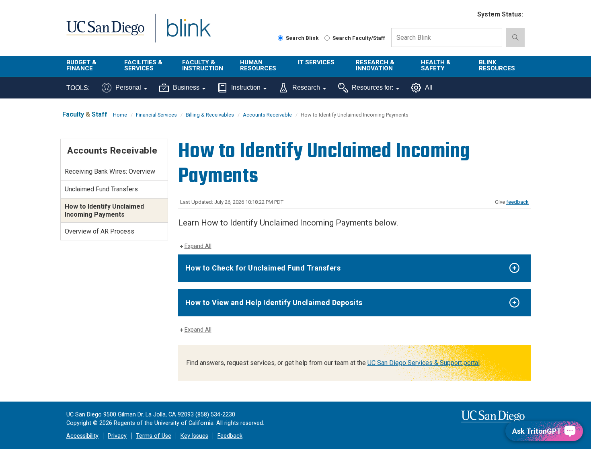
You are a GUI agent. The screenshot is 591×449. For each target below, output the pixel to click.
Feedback (230, 436)
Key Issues (194, 436)
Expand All (198, 246)
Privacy (117, 436)
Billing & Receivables (210, 115)
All (429, 87)
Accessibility (82, 436)
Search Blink (302, 38)
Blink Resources (497, 65)
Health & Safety (436, 65)
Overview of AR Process (99, 231)
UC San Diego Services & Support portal (423, 363)
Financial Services (156, 115)
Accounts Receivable (267, 115)
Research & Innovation (375, 65)
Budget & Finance (81, 65)
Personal (128, 87)
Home (120, 115)
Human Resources (258, 65)
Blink (188, 33)
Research (306, 87)
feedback (517, 202)
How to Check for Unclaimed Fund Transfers (263, 268)
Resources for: (372, 87)
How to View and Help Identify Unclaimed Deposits (274, 302)
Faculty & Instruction (202, 65)
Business (186, 87)
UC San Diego (105, 33)
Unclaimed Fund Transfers (101, 189)
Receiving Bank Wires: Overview (110, 171)
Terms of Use (153, 436)
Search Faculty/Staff (358, 38)
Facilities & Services (143, 65)
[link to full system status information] (466, 15)
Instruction (246, 87)
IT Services (316, 62)
